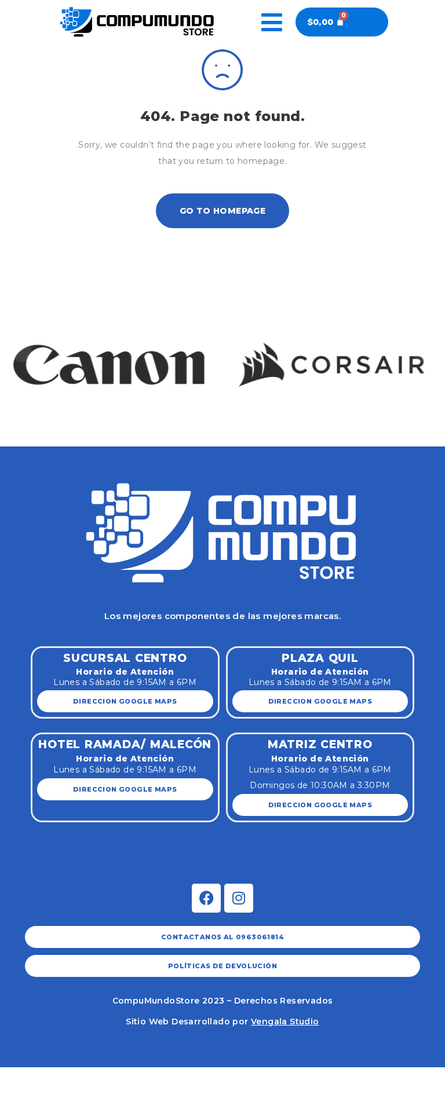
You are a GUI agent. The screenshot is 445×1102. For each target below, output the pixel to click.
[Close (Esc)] (12, 1077)
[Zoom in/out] (93, 1077)
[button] (22, 352)
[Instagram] (238, 898)
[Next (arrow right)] (39, 1094)
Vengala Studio (285, 1021)
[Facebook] (206, 898)
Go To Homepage (223, 211)
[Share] (39, 1077)
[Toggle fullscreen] (66, 1077)
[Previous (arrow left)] (12, 1094)
